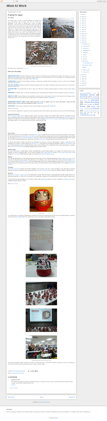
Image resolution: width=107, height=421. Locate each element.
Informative (95, 100)
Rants (96, 110)
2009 (83, 76)
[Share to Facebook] (36, 371)
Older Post (72, 397)
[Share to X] (34, 371)
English (73, 161)
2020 (83, 27)
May (84, 59)
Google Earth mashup (24, 161)
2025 (83, 16)
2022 (83, 23)
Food (94, 98)
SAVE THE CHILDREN (13, 85)
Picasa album (16, 154)
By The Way (94, 96)
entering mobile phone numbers (28, 136)
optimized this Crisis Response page (52, 118)
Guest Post (83, 100)
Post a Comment (13, 388)
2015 (83, 33)
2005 (83, 85)
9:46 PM (13, 385)
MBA (91, 104)
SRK (88, 112)
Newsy (93, 106)
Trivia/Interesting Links (86, 115)
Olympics (82, 108)
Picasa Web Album (68, 143)
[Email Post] (28, 371)
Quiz (91, 110)
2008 (83, 79)
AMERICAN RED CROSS (14, 76)
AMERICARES (11, 92)
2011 (83, 42)
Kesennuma (51, 154)
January (85, 72)
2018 (83, 29)
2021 (83, 25)
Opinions (88, 108)
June (84, 56)
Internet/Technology (91, 102)
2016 (83, 31)
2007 (83, 81)
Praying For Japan (87, 65)
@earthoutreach (67, 179)
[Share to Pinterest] (37, 371)
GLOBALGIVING (12, 81)
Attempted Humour (87, 95)
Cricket (82, 98)
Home (41, 397)
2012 (83, 40)
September (86, 50)
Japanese (66, 161)
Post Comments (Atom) (44, 402)
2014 (83, 35)
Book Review (84, 96)
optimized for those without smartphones (24, 137)
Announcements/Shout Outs (17, 373)
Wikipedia (20, 216)
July (84, 54)
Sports (81, 112)
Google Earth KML (48, 152)
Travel (94, 112)
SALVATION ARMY (12, 88)
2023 (83, 20)
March (84, 61)
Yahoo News (15, 108)
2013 (83, 38)
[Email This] (31, 371)
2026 (83, 14)
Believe (84, 67)
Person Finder (37, 134)
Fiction (89, 98)
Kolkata (85, 104)
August (85, 52)
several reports (42, 139)
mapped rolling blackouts (67, 158)
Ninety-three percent (69, 117)
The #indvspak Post (87, 63)
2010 (83, 74)
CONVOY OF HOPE (12, 96)
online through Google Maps (64, 152)
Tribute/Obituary (84, 113)
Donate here (35, 78)
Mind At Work (16, 5)
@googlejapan (44, 179)
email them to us (35, 143)
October (85, 48)
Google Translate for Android (44, 170)
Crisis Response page (15, 115)
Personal (95, 109)
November (85, 46)
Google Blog (14, 183)
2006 (83, 83)
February (85, 69)
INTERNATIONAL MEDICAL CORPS (16, 101)
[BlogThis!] (33, 371)
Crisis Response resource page (19, 174)
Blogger (56, 418)
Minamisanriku (43, 154)
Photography (86, 110)
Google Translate (14, 168)
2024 (83, 18)
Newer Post (11, 397)
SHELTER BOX (11, 106)
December (85, 44)
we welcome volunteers (17, 146)
